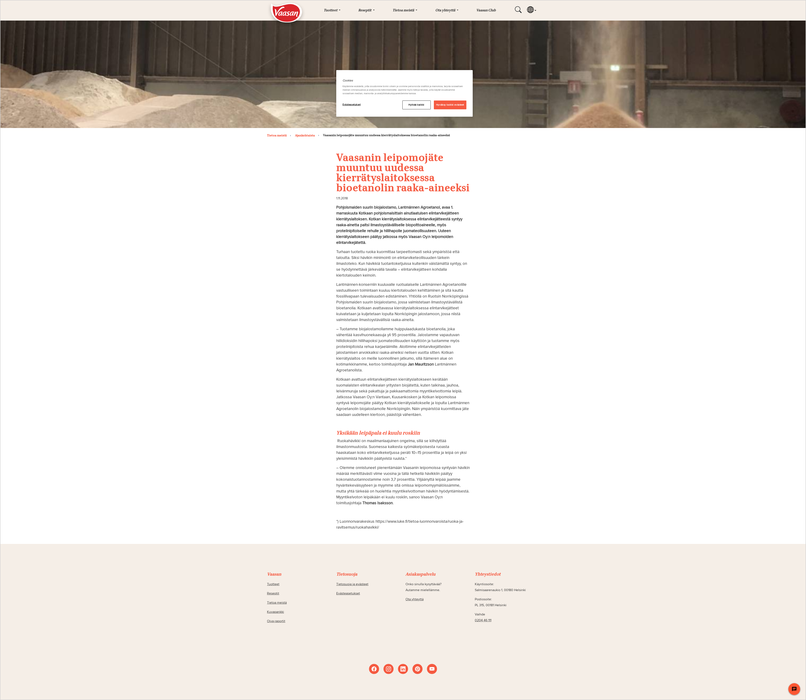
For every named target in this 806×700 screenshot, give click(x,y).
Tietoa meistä (277, 603)
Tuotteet (273, 584)
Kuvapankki (275, 612)
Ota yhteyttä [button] (445, 10)
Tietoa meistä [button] (404, 10)
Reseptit (273, 593)
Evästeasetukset (352, 104)
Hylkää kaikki (416, 104)
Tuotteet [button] (331, 10)
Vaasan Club (486, 10)
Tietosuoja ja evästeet (352, 584)
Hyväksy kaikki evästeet (450, 104)
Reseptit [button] (365, 10)
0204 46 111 (483, 620)
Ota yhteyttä (415, 599)
